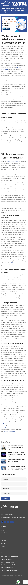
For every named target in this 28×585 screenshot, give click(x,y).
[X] (11, 522)
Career (3, 546)
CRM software (14, 263)
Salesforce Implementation (8, 562)
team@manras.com (7, 427)
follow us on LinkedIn (9, 431)
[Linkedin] (5, 522)
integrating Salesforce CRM (8, 423)
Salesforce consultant (12, 161)
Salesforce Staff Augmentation (9, 570)
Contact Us (4, 549)
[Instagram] (8, 522)
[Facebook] (2, 522)
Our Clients (4, 543)
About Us (3, 540)
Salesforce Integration (7, 567)
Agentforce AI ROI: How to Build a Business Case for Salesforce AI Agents (16, 454)
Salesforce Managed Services (8, 565)
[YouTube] (13, 522)
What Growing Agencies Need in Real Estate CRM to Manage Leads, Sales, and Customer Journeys (17, 468)
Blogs (2, 530)
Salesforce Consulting (7, 559)
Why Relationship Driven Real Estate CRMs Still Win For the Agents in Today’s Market (15, 447)
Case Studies (4, 533)
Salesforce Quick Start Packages (9, 556)
